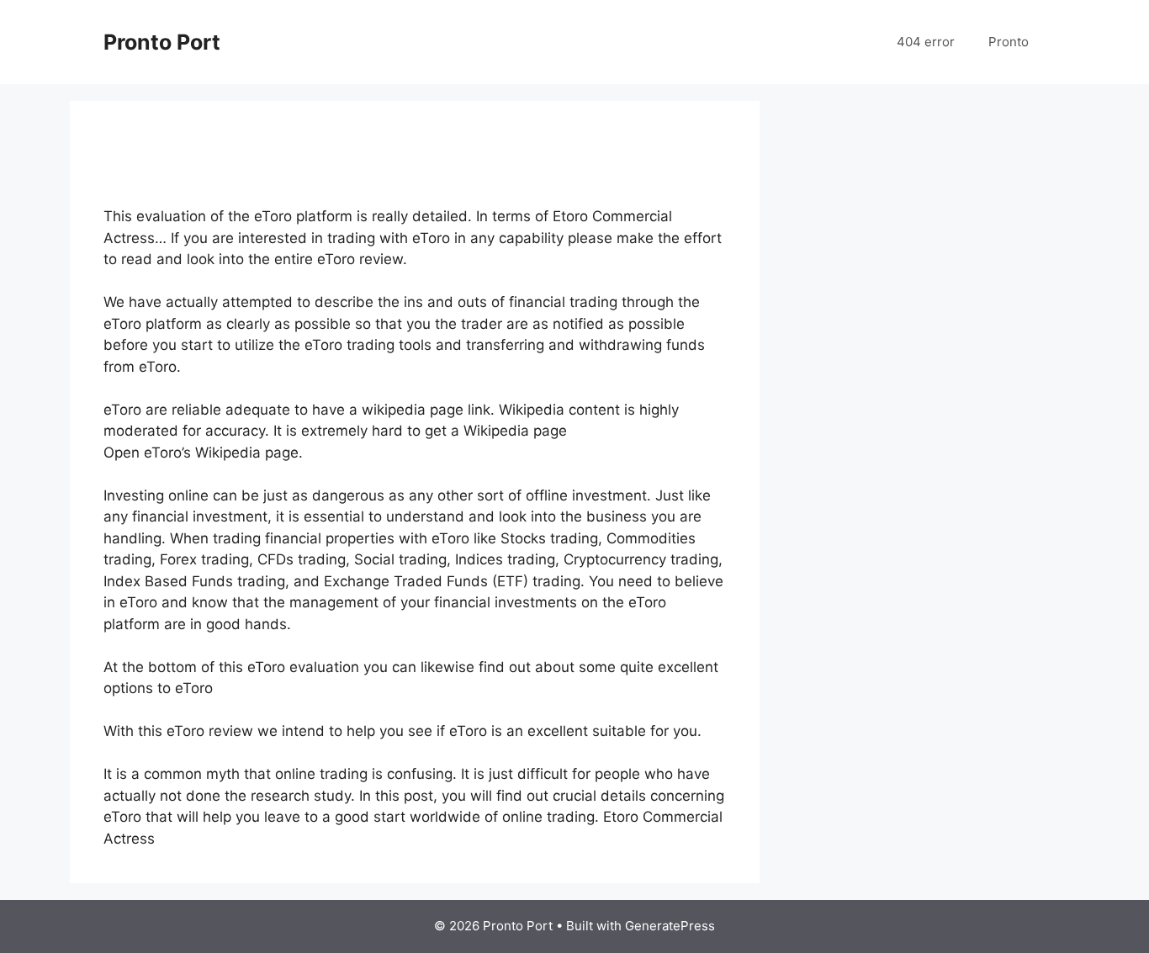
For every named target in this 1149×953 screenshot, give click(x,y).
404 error (926, 42)
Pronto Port (161, 42)
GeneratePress (670, 926)
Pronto (1008, 42)
